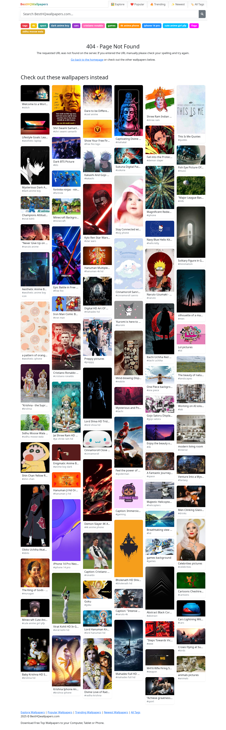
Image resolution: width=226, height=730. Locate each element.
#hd (149, 533)
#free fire (58, 290)
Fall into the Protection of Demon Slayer (172, 157)
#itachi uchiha (155, 360)
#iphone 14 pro (61, 567)
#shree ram (153, 120)
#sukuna (120, 170)
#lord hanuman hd (94, 632)
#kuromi (120, 325)
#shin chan (28, 478)
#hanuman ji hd (62, 493)
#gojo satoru (154, 419)
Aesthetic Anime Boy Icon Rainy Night (45, 289)
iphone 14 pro (152, 25)
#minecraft (59, 220)
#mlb (181, 201)
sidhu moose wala (33, 31)
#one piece (153, 390)
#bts (55, 165)
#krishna (27, 408)
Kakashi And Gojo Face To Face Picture (108, 175)
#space (151, 476)
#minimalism (185, 264)
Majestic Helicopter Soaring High (167, 502)
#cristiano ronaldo (63, 376)
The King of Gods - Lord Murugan (43, 590)
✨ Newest (178, 4)
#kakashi (89, 178)
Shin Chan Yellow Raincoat (38, 475)
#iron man (59, 317)
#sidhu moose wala (33, 436)
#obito (25, 553)
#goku (87, 604)
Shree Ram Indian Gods (161, 116)
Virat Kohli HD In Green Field (71, 626)
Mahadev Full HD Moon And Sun (136, 674)
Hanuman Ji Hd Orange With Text (73, 490)
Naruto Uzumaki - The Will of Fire (167, 294)
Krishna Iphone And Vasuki (70, 689)
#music (182, 170)
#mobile (120, 381)
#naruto (151, 297)
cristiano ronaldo (93, 25)
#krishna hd (28, 677)
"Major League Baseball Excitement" (200, 197)
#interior (183, 449)
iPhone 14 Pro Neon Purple (70, 564)
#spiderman (122, 473)
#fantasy (183, 480)
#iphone (151, 215)
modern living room (190, 446)
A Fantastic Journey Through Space (168, 473)
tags (25, 25)
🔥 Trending (157, 4)
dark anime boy (60, 25)
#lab (180, 409)
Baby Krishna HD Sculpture (39, 674)
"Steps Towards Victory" (162, 640)
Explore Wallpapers (33, 712)
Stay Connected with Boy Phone (135, 229)
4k (33, 25)
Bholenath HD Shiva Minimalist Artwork (140, 580)
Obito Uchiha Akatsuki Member (41, 549)
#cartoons (183, 594)
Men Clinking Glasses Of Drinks (197, 510)
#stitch (26, 107)
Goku (87, 601)
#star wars (90, 241)
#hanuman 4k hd (93, 271)
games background (159, 557)
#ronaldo (89, 575)
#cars (181, 622)
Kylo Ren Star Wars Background (104, 237)
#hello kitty (153, 243)
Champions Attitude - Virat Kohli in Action (48, 215)
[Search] (202, 14)
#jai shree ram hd (63, 438)
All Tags (135, 712)
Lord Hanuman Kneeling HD (101, 629)
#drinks (182, 513)
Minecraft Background (67, 217)
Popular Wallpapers (60, 712)
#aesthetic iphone (32, 358)
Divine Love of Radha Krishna (102, 692)
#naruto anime (30, 246)
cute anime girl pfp (175, 25)
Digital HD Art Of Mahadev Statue (105, 308)
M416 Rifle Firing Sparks (162, 668)
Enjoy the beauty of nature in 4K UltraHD (172, 443)
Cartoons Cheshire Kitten (193, 591)
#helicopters (154, 505)
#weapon (152, 671)
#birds (181, 650)
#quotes (182, 139)
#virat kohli (28, 218)
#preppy (89, 362)
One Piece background (161, 387)
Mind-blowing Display (129, 378)
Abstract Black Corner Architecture (168, 612)
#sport (150, 701)
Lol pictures (185, 347)
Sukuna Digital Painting (130, 167)
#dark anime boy (31, 190)
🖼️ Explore (117, 4)
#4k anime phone (94, 527)
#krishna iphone (62, 692)
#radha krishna (92, 695)
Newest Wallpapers (116, 712)
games (111, 25)
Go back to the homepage (87, 59)
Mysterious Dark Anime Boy (39, 187)
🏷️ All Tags (197, 4)
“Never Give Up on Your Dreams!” (43, 243)
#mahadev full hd (125, 677)
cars (76, 25)
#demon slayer (155, 160)
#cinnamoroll (91, 453)
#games (151, 561)
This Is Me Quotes (189, 136)
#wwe (150, 643)
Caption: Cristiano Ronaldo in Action (106, 572)
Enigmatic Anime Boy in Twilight (73, 463)
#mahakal (121, 142)
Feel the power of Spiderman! (134, 470)
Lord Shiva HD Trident (98, 421)
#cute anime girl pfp (33, 623)
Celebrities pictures (190, 563)
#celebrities (184, 566)
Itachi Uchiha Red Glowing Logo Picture (171, 357)
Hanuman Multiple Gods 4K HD (103, 268)
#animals (183, 678)
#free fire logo (92, 144)
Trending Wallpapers (88, 712)
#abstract (152, 615)
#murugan (28, 593)
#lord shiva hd (92, 424)
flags (194, 25)
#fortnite (58, 192)
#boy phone (122, 232)
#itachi (119, 411)
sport (43, 25)
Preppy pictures (94, 359)
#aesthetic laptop (31, 140)
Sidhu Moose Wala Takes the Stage (44, 433)
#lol (180, 350)
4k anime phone (129, 25)
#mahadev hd (92, 311)
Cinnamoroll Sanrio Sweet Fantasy (137, 292)
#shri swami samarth (65, 131)
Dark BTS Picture (63, 161)
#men (181, 318)
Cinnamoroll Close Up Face (101, 450)
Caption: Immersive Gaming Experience (140, 511)
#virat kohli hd (61, 630)
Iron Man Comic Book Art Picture (73, 314)
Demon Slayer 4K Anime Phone (103, 524)
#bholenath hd (124, 583)
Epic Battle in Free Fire (67, 287)
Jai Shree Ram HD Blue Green (71, 435)
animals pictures (188, 675)
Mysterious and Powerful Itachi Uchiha (140, 408)
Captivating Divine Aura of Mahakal (138, 139)
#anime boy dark (62, 466)
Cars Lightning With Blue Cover (197, 619)
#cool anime (91, 114)
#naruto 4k (122, 614)
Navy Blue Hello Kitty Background (167, 239)
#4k (149, 446)
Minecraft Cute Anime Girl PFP (41, 620)
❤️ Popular (137, 4)
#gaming (121, 514)
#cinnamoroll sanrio (127, 295)
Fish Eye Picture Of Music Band (197, 167)
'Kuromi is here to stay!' (130, 322)
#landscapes (185, 378)
